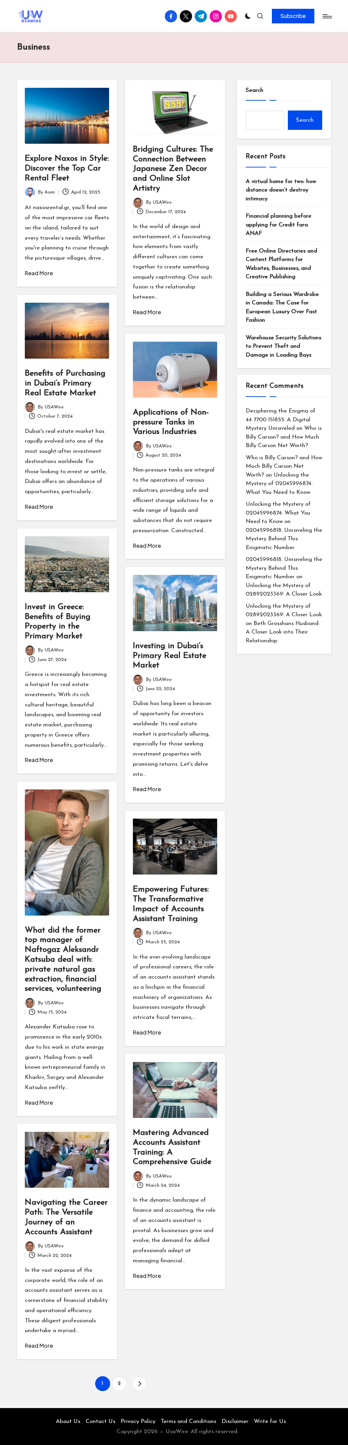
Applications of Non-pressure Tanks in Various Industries (171, 422)
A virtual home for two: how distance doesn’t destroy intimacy (281, 190)
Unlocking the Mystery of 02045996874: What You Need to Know (279, 483)
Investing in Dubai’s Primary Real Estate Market (169, 656)
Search (254, 90)
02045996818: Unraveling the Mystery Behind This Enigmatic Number (284, 538)
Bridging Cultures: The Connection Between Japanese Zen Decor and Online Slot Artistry (173, 169)
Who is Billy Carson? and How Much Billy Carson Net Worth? (283, 436)
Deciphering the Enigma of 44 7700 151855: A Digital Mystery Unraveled (280, 419)
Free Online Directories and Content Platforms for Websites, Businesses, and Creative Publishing (281, 264)
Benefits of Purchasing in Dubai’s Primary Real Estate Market (65, 383)
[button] (293, 16)
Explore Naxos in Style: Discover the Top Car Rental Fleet (67, 168)
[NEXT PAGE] (139, 1383)
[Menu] (327, 16)
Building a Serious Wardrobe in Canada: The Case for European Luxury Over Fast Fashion (282, 307)
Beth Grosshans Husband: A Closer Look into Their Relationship (282, 632)
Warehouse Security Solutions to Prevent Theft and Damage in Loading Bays (283, 346)
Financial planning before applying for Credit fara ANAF (278, 224)
